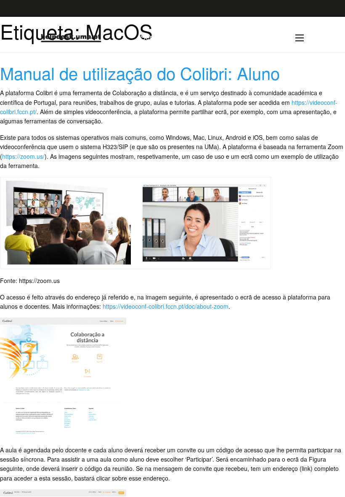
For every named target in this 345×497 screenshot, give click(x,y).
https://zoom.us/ (23, 156)
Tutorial (219, 36)
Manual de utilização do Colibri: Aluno (140, 73)
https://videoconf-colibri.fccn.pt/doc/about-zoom (165, 306)
